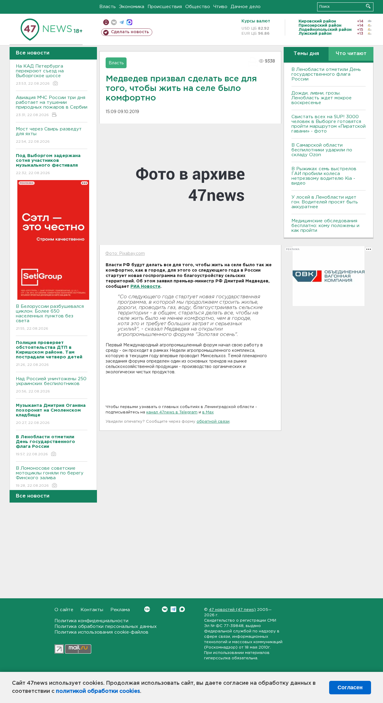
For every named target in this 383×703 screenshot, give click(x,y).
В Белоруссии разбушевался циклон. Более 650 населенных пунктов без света (50, 317)
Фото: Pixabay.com (125, 253)
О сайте (63, 610)
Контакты (91, 610)
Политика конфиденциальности (91, 621)
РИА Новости (145, 286)
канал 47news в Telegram (171, 412)
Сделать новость (130, 32)
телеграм (121, 22)
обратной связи (213, 421)
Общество (197, 7)
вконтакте (114, 22)
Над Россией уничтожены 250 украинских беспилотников (51, 385)
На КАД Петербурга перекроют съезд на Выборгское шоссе (40, 74)
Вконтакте (165, 609)
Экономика (131, 7)
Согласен (350, 687)
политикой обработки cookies (98, 691)
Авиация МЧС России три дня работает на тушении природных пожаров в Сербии (51, 106)
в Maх (208, 412)
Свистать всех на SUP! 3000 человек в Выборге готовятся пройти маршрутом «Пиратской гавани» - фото (328, 124)
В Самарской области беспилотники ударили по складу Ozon (321, 150)
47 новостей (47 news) (232, 609)
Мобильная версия (106, 22)
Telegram (173, 609)
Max (182, 609)
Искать (368, 6)
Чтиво (220, 7)
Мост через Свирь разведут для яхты (49, 135)
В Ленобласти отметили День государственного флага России (326, 74)
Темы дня (306, 53)
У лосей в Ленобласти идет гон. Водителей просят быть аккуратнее (324, 202)
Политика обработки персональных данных (105, 627)
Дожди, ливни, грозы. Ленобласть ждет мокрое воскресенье (321, 98)
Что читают (351, 53)
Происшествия (165, 7)
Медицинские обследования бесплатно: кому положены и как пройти (325, 225)
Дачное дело (246, 7)
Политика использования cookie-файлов (101, 632)
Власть (107, 7)
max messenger (129, 22)
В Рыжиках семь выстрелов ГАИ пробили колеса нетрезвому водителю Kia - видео (323, 176)
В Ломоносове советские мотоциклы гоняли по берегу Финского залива (49, 476)
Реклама (120, 610)
